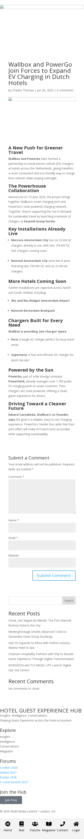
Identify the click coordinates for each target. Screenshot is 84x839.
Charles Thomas (23, 90)
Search (68, 601)
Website (13, 555)
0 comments (65, 90)
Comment (16, 477)
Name (13, 520)
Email (13, 538)
